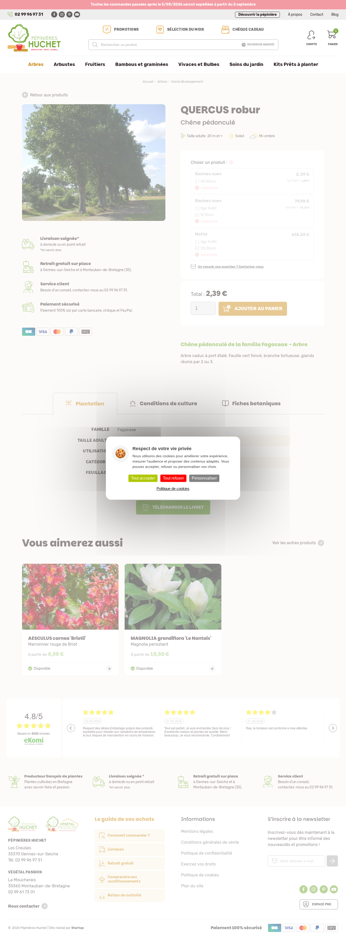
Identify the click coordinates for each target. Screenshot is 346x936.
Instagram (62, 14)
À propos (295, 14)
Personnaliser (204, 478)
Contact (316, 14)
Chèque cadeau (248, 29)
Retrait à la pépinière (93, 267)
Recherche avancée (260, 44)
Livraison (93, 244)
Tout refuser (173, 478)
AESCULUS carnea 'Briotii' (70, 619)
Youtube (77, 14)
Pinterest (69, 14)
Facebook (54, 14)
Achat (93, 307)
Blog (334, 14)
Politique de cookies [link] (173, 488)
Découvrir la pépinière (257, 14)
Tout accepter (143, 478)
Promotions (126, 29)
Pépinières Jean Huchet (34, 38)
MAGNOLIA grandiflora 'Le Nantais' (173, 619)
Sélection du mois (185, 29)
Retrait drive (215, 782)
